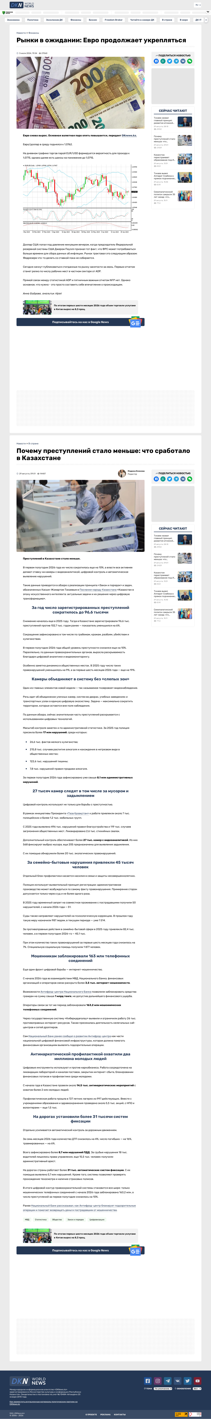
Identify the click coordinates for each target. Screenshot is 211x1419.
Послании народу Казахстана (98, 589)
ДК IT (198, 19)
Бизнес (93, 19)
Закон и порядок (76, 1219)
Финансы (75, 19)
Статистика (41, 1219)
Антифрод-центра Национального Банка (65, 991)
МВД (27, 1219)
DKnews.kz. (129, 135)
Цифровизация (97, 1219)
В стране (167, 19)
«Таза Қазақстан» (78, 813)
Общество (57, 1219)
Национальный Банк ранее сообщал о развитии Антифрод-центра (69, 1036)
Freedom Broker (114, 19)
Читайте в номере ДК (142, 19)
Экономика (13, 19)
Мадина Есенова (136, 471)
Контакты (120, 1414)
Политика (32, 19)
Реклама (105, 1414)
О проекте (91, 1414)
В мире (184, 19)
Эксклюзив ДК (54, 19)
